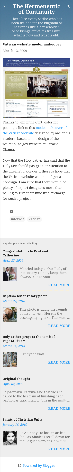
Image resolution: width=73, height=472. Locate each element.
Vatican (34, 219)
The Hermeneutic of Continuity (36, 9)
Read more (59, 285)
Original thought (16, 379)
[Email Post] (12, 212)
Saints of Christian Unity (22, 419)
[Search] (68, 7)
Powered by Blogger (38, 465)
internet (17, 219)
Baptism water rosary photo (25, 296)
